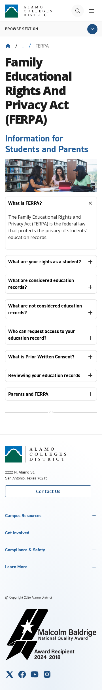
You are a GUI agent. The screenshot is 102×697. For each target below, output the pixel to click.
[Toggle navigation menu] (91, 10)
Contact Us (48, 491)
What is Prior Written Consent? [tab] (41, 356)
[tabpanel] (51, 229)
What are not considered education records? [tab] (45, 309)
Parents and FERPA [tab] (28, 394)
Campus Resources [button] (23, 516)
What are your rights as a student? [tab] (44, 261)
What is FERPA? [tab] (25, 203)
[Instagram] (47, 674)
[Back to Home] (8, 45)
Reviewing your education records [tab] (44, 375)
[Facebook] (22, 674)
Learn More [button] (16, 567)
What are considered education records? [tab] (41, 284)
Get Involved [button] (17, 533)
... (23, 46)
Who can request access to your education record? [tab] (41, 334)
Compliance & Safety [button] (25, 550)
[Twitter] (9, 674)
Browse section (21, 29)
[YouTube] (34, 674)
